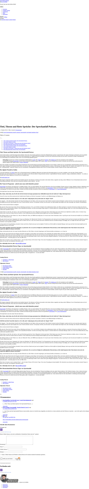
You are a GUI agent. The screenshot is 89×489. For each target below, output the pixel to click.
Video (39, 159)
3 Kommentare (18, 130)
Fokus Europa (6, 268)
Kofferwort (53, 159)
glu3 (4, 416)
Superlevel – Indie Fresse (8, 259)
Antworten (5, 406)
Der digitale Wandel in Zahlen (10, 142)
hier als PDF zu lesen (21, 243)
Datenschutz (5, 486)
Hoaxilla (5, 269)
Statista (12, 172)
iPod (46, 161)
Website (1, 452)
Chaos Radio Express (7, 267)
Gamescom (5, 11)
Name (1, 446)
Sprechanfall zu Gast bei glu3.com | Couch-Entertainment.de (17, 400)
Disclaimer (5, 487)
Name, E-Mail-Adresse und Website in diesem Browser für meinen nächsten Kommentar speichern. (23, 454)
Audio (34, 159)
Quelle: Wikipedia (24, 162)
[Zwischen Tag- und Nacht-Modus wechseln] (2, 17)
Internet (46, 159)
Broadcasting (16, 161)
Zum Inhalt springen (4, 0)
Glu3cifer (5, 9)
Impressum (5, 14)
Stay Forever (5, 261)
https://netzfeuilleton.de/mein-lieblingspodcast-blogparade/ (15, 419)
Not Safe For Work (7, 265)
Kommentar (3, 444)
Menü (2, 6)
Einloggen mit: (3, 427)
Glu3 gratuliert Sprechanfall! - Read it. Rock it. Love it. (16, 407)
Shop (4, 13)
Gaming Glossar (6, 10)
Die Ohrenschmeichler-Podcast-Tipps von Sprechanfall (14, 144)
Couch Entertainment (61, 189)
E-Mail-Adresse (4, 449)
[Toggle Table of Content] (1, 138)
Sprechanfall (2, 186)
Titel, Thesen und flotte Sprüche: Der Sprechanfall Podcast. (15, 140)
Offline (5, 17)
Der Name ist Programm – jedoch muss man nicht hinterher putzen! (17, 143)
